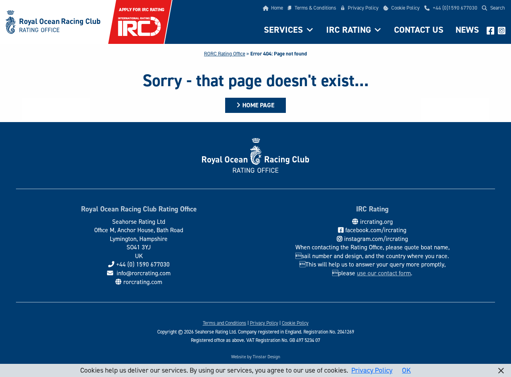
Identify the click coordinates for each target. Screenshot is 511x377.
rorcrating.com (142, 282)
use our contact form (384, 273)
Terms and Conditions (224, 323)
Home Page (258, 105)
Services (283, 30)
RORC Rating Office (224, 53)
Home (277, 7)
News (467, 30)
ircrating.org (376, 221)
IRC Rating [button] (348, 30)
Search (497, 7)
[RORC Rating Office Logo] (51, 21)
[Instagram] (501, 30)
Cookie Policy (405, 7)
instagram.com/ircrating (376, 239)
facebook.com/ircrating (375, 230)
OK (406, 370)
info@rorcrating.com (142, 273)
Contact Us (419, 30)
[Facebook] (490, 30)
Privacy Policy (363, 7)
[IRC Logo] (140, 21)
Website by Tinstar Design (255, 357)
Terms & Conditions (315, 7)
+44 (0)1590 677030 (455, 7)
